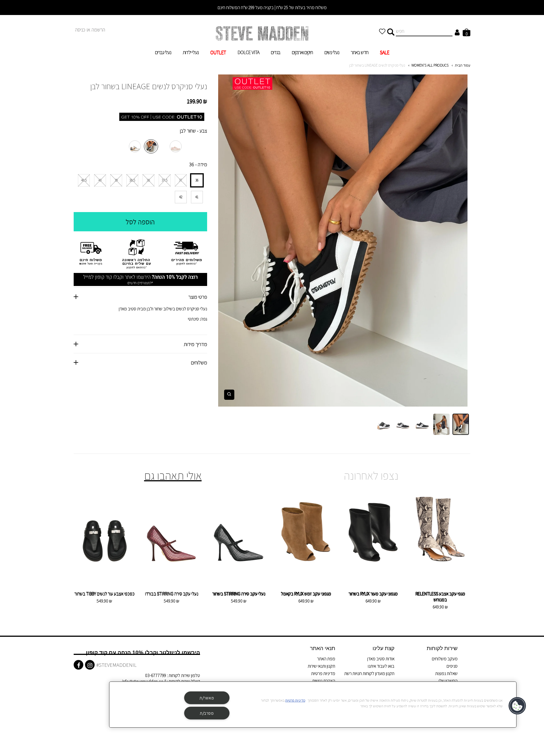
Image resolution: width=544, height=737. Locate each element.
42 (180, 197)
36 (197, 180)
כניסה (80, 29)
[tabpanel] (342, 240)
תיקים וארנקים (302, 52)
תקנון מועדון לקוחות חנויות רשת (369, 673)
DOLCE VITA (248, 52)
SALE (384, 52)
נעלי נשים (331, 52)
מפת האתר (326, 659)
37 (180, 180)
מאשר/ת (206, 697)
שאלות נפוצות (446, 673)
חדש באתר (359, 52)
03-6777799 (155, 675)
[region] (313, 704)
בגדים (275, 52)
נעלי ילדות (191, 52)
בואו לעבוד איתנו (381, 666)
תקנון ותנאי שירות (321, 666)
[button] (518, 706)
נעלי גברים (163, 52)
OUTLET (218, 52)
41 (196, 197)
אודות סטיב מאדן (380, 659)
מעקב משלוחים (445, 659)
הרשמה (98, 29)
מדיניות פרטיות (323, 673)
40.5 (84, 180)
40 (99, 180)
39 (116, 180)
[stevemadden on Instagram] (90, 665)
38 (148, 180)
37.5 (164, 180)
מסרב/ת (207, 713)
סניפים (452, 666)
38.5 (132, 180)
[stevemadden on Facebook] (78, 665)
